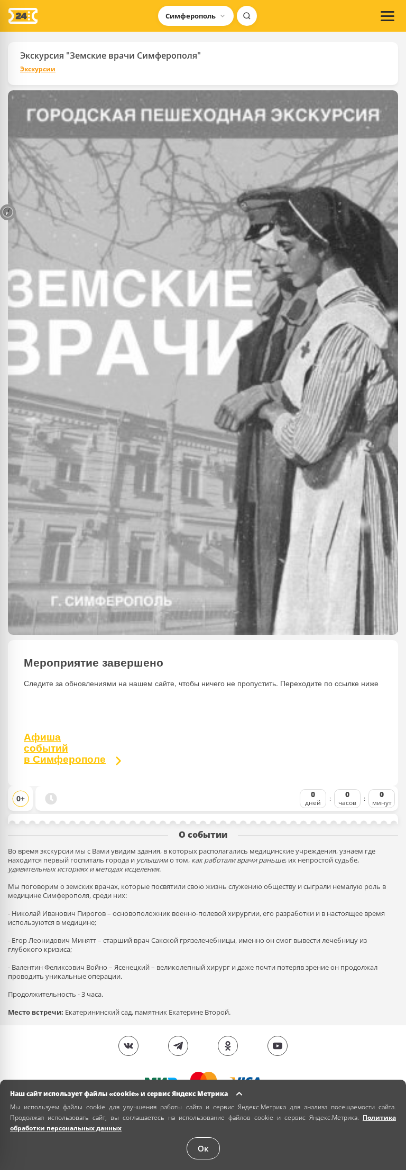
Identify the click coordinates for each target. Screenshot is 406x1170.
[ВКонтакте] (128, 1046)
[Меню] (387, 16)
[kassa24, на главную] (23, 16)
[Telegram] (178, 1046)
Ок (203, 1148)
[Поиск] (247, 16)
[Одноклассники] (228, 1046)
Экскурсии (38, 69)
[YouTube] (277, 1046)
